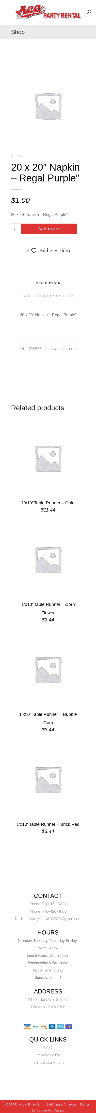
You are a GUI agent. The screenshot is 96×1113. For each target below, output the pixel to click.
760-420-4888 (54, 911)
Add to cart (49, 229)
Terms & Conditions (48, 1062)
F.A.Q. (48, 1047)
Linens (16, 155)
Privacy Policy (48, 1054)
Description (48, 283)
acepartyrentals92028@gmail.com (52, 918)
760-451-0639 (54, 903)
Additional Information (48, 296)
